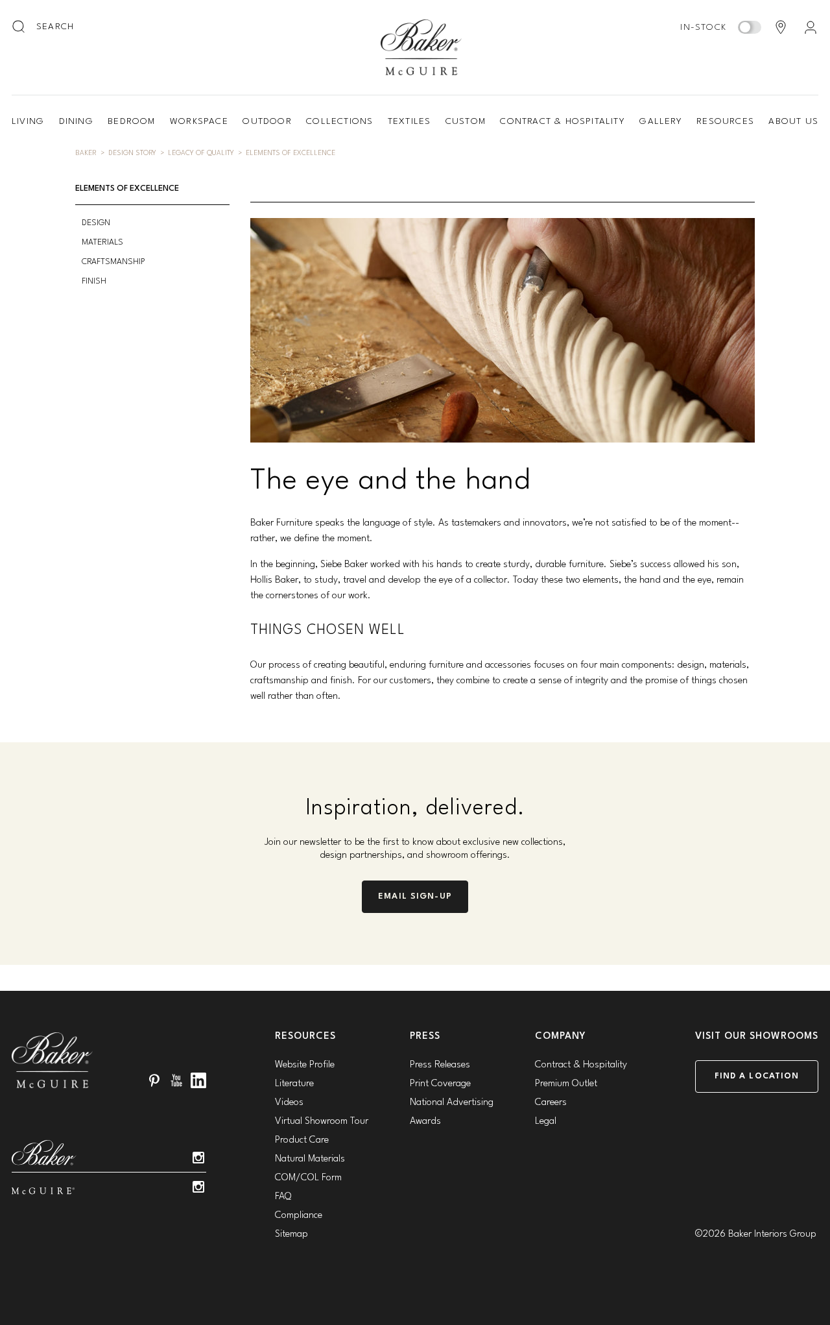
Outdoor (267, 121)
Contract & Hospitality (562, 121)
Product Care (302, 1140)
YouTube (176, 1080)
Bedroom (131, 121)
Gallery (660, 121)
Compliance (298, 1216)
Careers (551, 1103)
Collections (339, 121)
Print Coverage (440, 1084)
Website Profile (305, 1065)
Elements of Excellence (290, 153)
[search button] (19, 27)
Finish (94, 281)
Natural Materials (310, 1159)
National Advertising (451, 1103)
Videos (289, 1103)
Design (96, 223)
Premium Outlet (566, 1084)
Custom (465, 121)
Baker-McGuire (421, 47)
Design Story (132, 153)
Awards (425, 1121)
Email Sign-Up (415, 896)
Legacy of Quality (201, 153)
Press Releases (440, 1065)
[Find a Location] (780, 27)
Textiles (409, 121)
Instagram (198, 1157)
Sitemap (291, 1234)
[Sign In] (810, 27)
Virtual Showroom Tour (321, 1121)
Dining (76, 121)
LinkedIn (198, 1080)
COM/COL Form (308, 1178)
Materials (102, 242)
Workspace (199, 121)
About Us (793, 121)
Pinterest (154, 1080)
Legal (545, 1121)
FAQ (283, 1197)
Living (28, 121)
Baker (86, 153)
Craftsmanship (113, 262)
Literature (294, 1084)
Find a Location (757, 1076)
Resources (725, 121)
